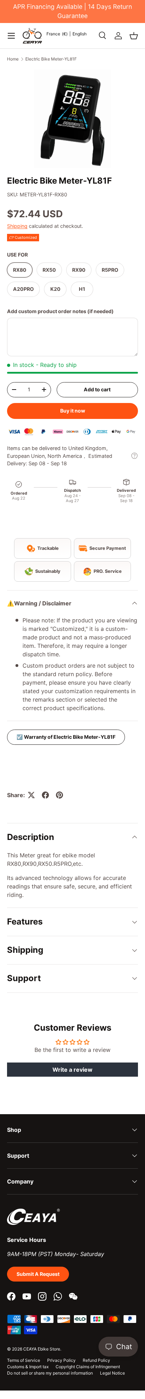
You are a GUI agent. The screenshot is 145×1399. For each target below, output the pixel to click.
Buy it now (72, 411)
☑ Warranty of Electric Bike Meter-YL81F (66, 737)
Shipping (17, 226)
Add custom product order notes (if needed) (60, 311)
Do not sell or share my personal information (50, 1373)
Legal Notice (112, 1373)
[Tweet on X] (31, 795)
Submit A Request (38, 1274)
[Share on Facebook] (45, 795)
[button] (133, 36)
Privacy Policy (61, 1360)
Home (13, 59)
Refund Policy (96, 1360)
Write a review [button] (72, 1069)
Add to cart (97, 389)
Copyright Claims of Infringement (88, 1366)
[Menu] (11, 36)
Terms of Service (23, 1360)
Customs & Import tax (28, 1366)
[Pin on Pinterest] (59, 795)
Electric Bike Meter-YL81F (51, 59)
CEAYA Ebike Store (41, 1349)
